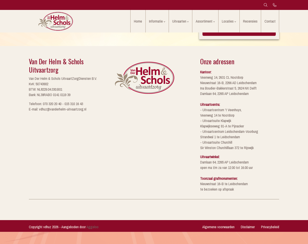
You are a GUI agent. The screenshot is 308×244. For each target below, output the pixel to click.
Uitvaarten (179, 21)
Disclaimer (248, 226)
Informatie (156, 21)
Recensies (250, 21)
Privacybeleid (270, 226)
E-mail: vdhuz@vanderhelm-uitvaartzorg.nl (57, 109)
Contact (270, 21)
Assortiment (204, 21)
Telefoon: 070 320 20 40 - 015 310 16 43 (56, 103)
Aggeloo (92, 226)
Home (138, 21)
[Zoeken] (265, 5)
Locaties (228, 21)
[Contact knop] (274, 5)
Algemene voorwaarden (218, 226)
